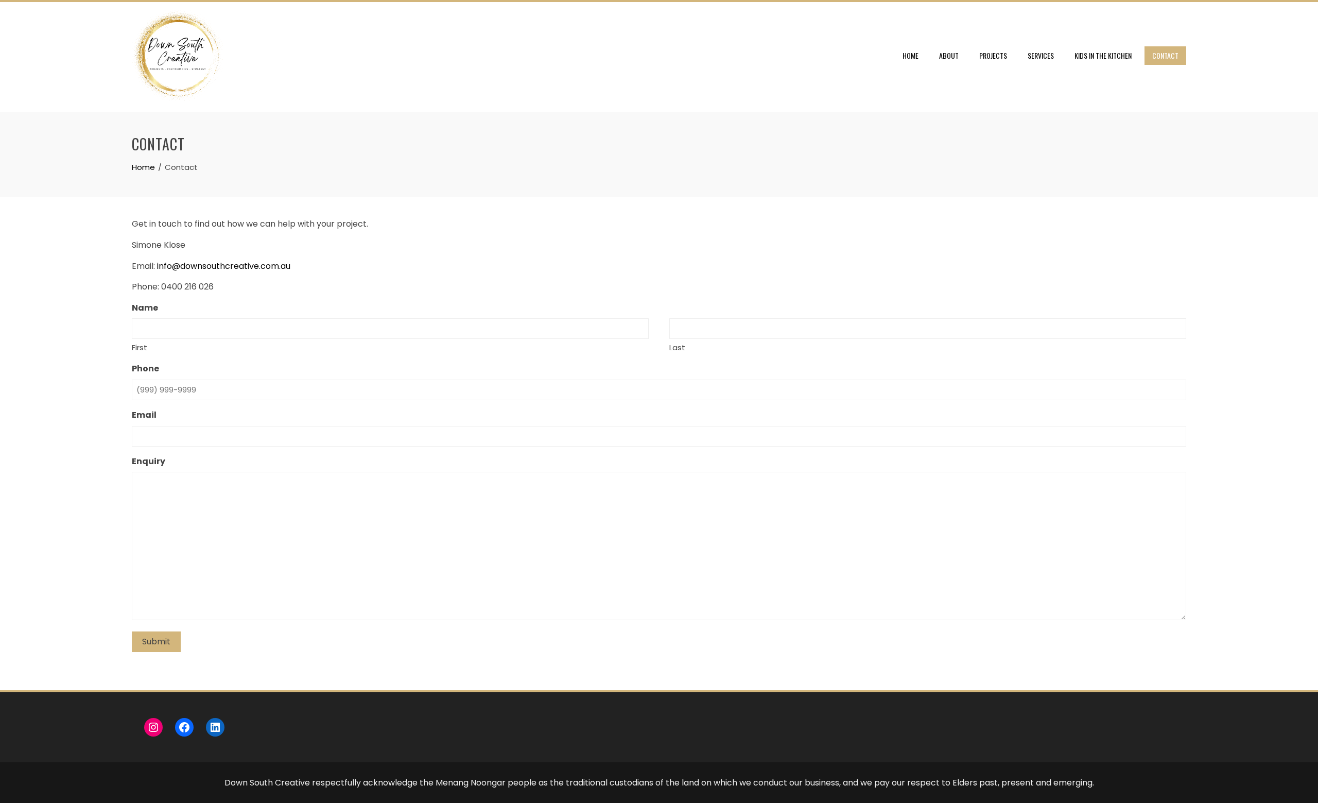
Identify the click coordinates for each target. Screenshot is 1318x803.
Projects (993, 55)
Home (910, 55)
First (139, 347)
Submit (156, 641)
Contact (1165, 55)
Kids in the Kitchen (1103, 55)
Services (1041, 55)
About (949, 55)
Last (677, 347)
